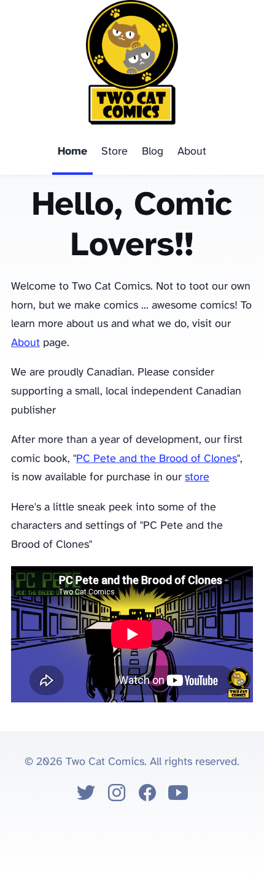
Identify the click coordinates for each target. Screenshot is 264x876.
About (191, 152)
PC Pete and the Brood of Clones (156, 459)
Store (114, 152)
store (197, 477)
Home (72, 152)
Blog (152, 152)
